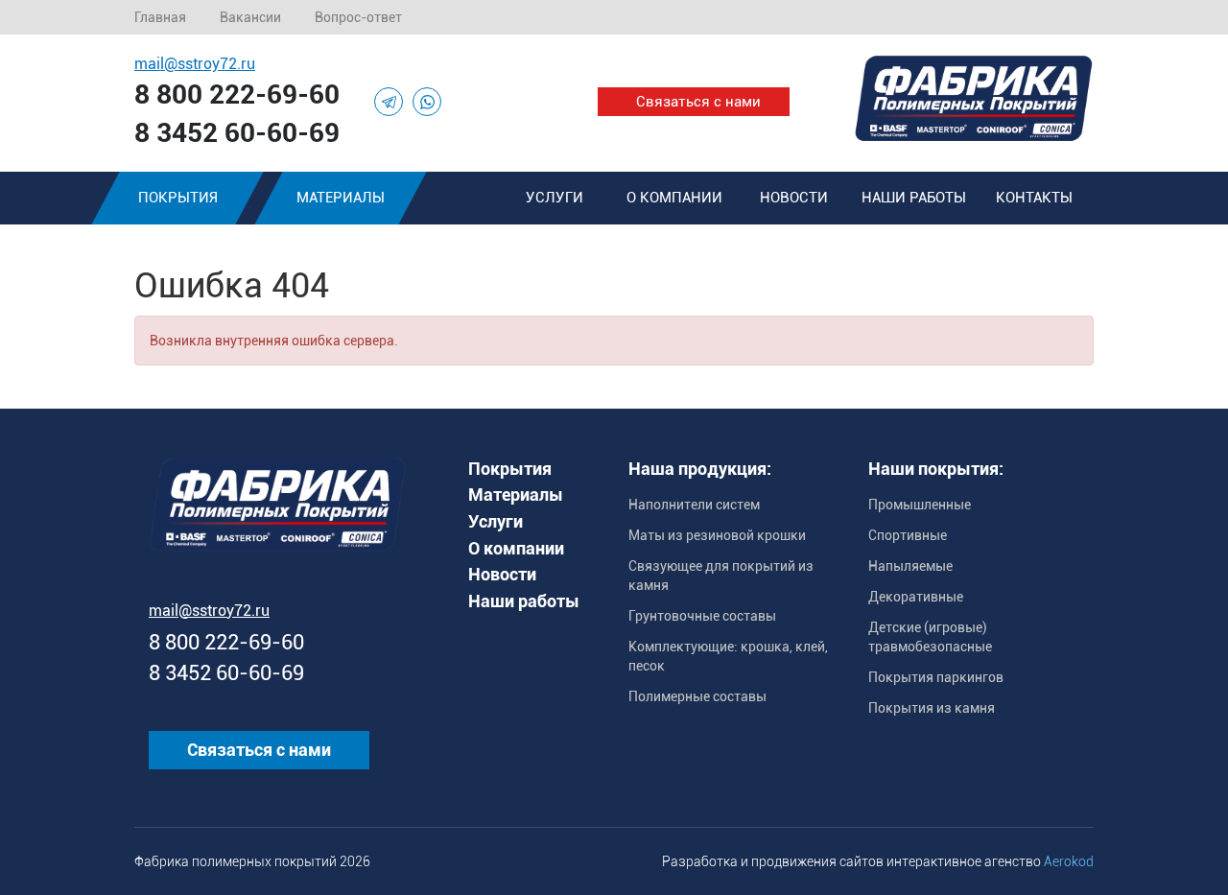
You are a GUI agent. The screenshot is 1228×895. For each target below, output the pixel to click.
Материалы (340, 197)
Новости (794, 197)
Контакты (1034, 197)
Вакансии (250, 17)
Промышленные (919, 504)
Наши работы (914, 197)
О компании (674, 197)
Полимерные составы (697, 696)
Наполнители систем (694, 504)
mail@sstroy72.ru (194, 64)
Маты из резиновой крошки (717, 535)
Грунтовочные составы (702, 616)
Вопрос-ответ (358, 17)
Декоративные (915, 596)
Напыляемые (910, 566)
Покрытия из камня (931, 708)
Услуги (554, 197)
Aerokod (1069, 861)
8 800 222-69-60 (237, 94)
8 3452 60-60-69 (237, 133)
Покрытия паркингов (936, 677)
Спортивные (907, 535)
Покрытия (178, 197)
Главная (160, 17)
